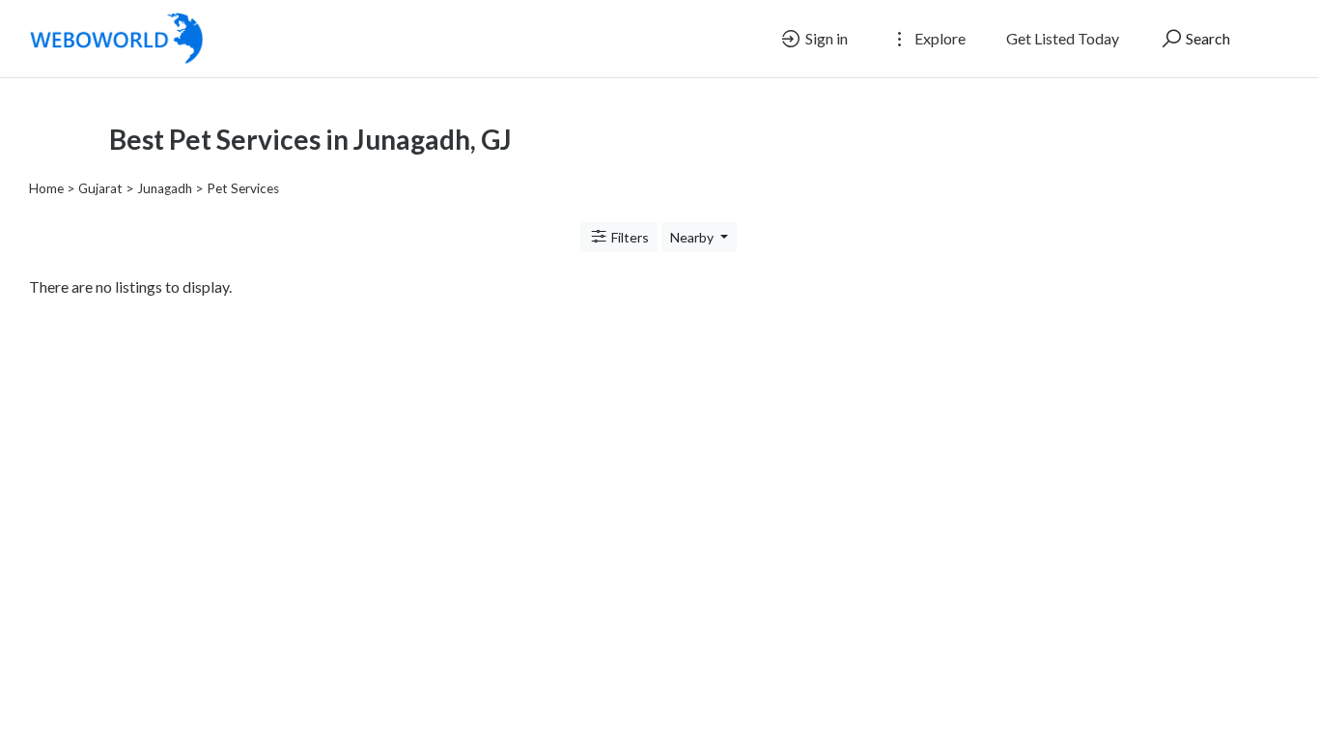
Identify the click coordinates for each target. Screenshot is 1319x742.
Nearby (693, 237)
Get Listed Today (1062, 38)
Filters (628, 237)
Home (46, 188)
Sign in (825, 38)
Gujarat (100, 188)
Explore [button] (939, 38)
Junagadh (164, 188)
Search (1206, 38)
